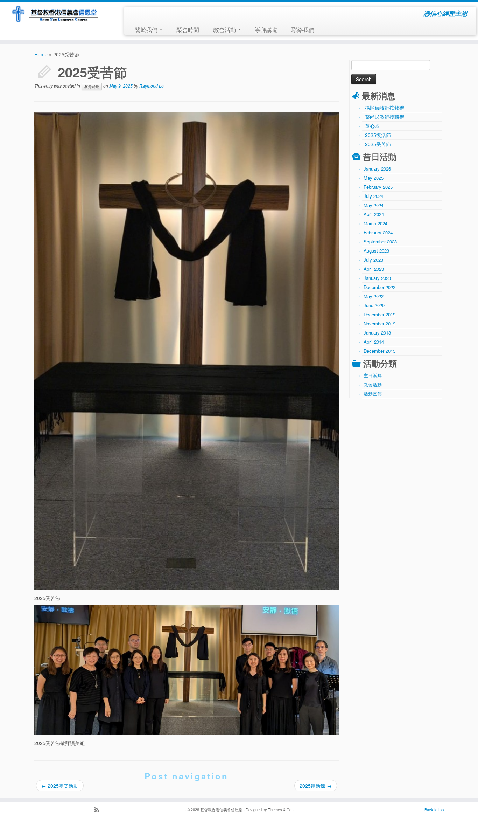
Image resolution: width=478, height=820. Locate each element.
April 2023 (374, 269)
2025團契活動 (59, 785)
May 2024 (374, 205)
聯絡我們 (302, 29)
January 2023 (377, 278)
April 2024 (374, 214)
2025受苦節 (378, 143)
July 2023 (373, 259)
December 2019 (379, 314)
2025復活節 (316, 785)
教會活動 (225, 29)
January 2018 (377, 332)
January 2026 (377, 168)
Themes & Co (279, 809)
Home (41, 54)
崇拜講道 (266, 29)
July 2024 (373, 196)
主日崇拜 (373, 375)
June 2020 (374, 305)
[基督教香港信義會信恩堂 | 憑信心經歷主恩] (55, 14)
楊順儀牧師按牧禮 (384, 107)
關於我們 (147, 29)
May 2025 (374, 177)
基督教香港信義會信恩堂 (221, 809)
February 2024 (378, 232)
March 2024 (375, 223)
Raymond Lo (151, 86)
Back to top (434, 809)
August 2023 (376, 250)
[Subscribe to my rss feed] (99, 810)
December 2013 (379, 350)
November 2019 (379, 323)
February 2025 (378, 187)
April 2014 (374, 341)
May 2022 (374, 296)
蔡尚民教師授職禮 (384, 116)
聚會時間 (187, 29)
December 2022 (379, 287)
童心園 (372, 125)
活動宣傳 (373, 393)
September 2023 (380, 241)
